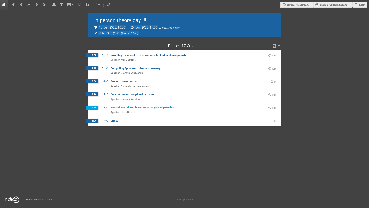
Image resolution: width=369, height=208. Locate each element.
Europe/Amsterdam (298, 5)
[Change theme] (96, 5)
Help (179, 199)
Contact (188, 199)
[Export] (70, 5)
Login (362, 5)
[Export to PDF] (80, 5)
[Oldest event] (13, 5)
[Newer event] (37, 5)
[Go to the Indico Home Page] (4, 5)
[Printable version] (54, 5)
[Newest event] (44, 5)
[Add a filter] (61, 5)
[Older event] (21, 5)
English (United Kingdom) (334, 5)
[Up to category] (29, 5)
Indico (40, 199)
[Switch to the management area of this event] (108, 5)
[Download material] (88, 5)
